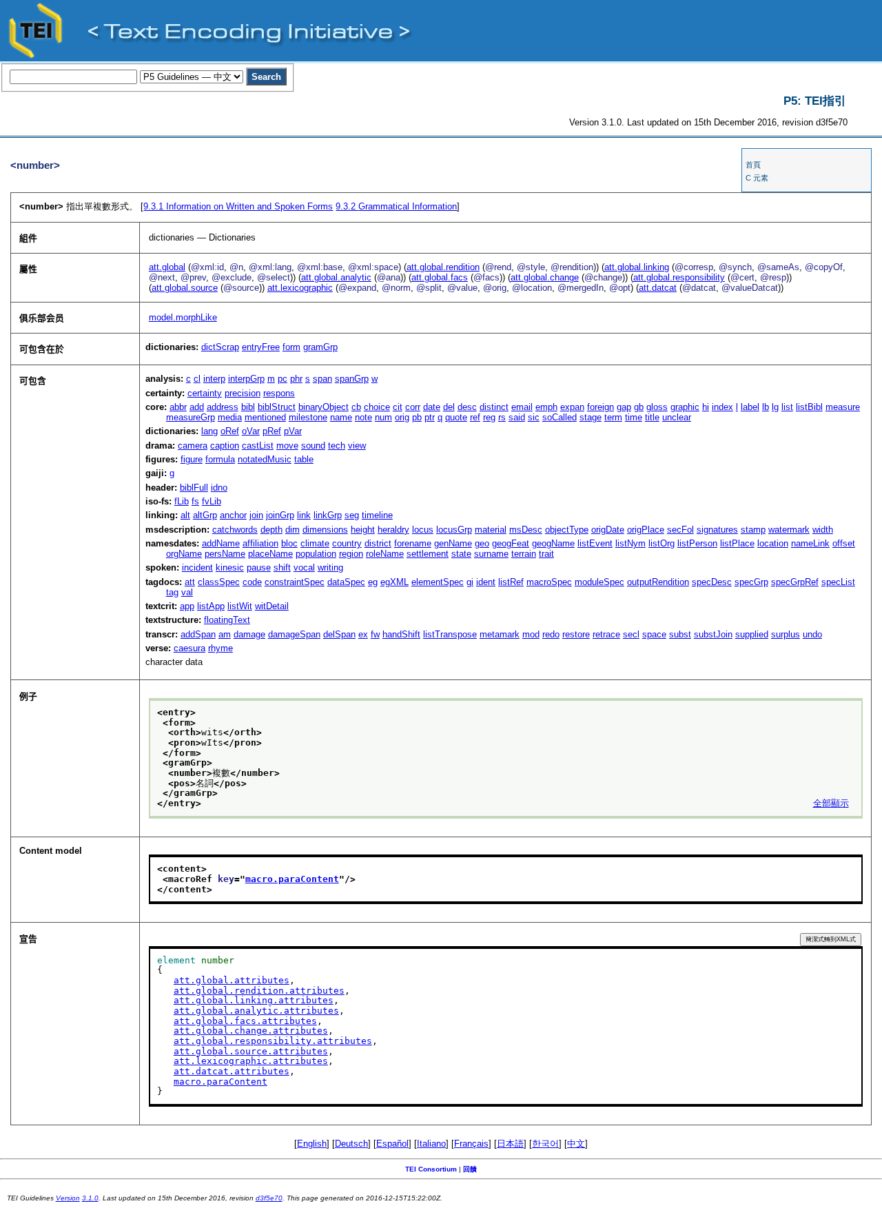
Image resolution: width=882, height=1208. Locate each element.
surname (491, 554)
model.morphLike (183, 317)
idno (219, 487)
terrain (523, 554)
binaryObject (323, 407)
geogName (553, 543)
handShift (401, 634)
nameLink (810, 543)
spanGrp (352, 378)
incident (197, 567)
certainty (204, 393)
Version (68, 1198)
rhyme (220, 648)
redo (551, 634)
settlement (428, 554)
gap (624, 407)
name (341, 417)
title (652, 417)
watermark (789, 529)
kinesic (230, 567)
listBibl (809, 407)
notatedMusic (264, 459)
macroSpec (549, 582)
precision (242, 393)
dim (292, 529)
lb (765, 407)
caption (224, 445)
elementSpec (437, 582)
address (222, 407)
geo (482, 543)
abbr (178, 407)
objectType (566, 529)
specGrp (751, 582)
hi (705, 407)
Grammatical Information (396, 206)
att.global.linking (636, 267)
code (252, 582)
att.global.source (185, 288)
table (304, 459)
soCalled (559, 417)
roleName (385, 554)
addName (221, 543)
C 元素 (757, 178)
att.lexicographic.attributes (251, 1061)
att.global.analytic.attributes (256, 1010)
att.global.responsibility (679, 277)
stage (591, 417)
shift (282, 567)
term (613, 417)
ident (485, 582)
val (187, 592)
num (383, 417)
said (517, 417)
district (378, 543)
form (291, 347)
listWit (239, 606)
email (522, 407)
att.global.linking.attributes (254, 1000)
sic (534, 417)
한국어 (545, 1143)
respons (279, 393)
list (787, 407)
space (654, 634)
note (363, 417)
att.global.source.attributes (251, 1051)
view (357, 445)
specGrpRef (795, 582)
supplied (751, 634)
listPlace (737, 543)
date (431, 407)
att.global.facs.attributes (245, 1021)
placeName (270, 554)
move (287, 445)
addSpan (198, 634)
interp (214, 378)
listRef (511, 582)
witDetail (272, 606)
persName (225, 554)
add (196, 407)
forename (412, 543)
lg (775, 407)
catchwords (235, 529)
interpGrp (246, 378)
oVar (251, 431)
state (461, 554)
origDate (607, 529)
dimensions (325, 529)
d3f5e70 (269, 1198)
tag (172, 592)
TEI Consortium (431, 1169)
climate (314, 543)
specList (838, 582)
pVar (293, 431)
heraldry (393, 529)
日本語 (510, 1143)
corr (412, 407)
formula (220, 459)
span (322, 378)
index (722, 407)
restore (576, 634)
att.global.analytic (336, 277)
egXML (394, 582)
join (256, 515)
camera (192, 445)
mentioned (265, 417)
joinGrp (280, 515)
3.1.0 (90, 1198)
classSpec (219, 582)
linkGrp (328, 515)
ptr (429, 417)
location (772, 543)
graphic (684, 407)
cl (197, 378)
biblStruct (277, 407)
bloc (289, 543)
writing (330, 567)
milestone (308, 417)
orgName (184, 554)
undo (812, 634)
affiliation (260, 543)
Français (471, 1143)
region (351, 554)
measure (842, 407)
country (347, 543)
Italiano (431, 1143)
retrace (606, 634)
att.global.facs (439, 277)
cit (397, 407)
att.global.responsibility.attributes (273, 1041)
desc (467, 407)
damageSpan (294, 634)
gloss (657, 407)
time (633, 417)
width (822, 529)
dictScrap (220, 347)
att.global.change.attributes (251, 1030)
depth (271, 529)
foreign (600, 407)
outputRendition (658, 582)
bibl (248, 407)
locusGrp (454, 529)
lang (209, 431)
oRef (229, 431)
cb (356, 407)
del (449, 407)
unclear (676, 417)
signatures (717, 529)
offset (843, 543)
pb (417, 417)
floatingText (227, 620)
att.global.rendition (443, 267)
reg (489, 417)
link (304, 515)
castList (258, 445)
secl (631, 634)
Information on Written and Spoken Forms (238, 206)
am (224, 634)
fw (375, 634)
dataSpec (346, 582)
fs (195, 501)
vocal (304, 567)
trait (546, 554)
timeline (377, 515)
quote (456, 417)
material (490, 529)
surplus (785, 634)
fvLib (211, 501)
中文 (576, 1143)
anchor (233, 515)
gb (639, 407)
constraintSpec (295, 582)
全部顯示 (831, 803)
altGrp (205, 515)
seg (352, 515)
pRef (272, 431)
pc (282, 378)
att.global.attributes (231, 980)
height (363, 529)
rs (502, 417)
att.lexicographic (300, 288)
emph (546, 407)
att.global (167, 267)
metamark (500, 634)
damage (249, 634)
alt (185, 515)
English (312, 1143)
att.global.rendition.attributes (259, 990)
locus (422, 529)
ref (475, 417)
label (750, 407)
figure (192, 459)
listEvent (595, 543)
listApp (211, 606)
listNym (630, 543)
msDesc (525, 529)
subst (680, 634)
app (187, 606)
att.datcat (658, 288)
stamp (753, 529)
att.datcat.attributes (231, 1071)
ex (363, 634)
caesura (189, 648)
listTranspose (450, 634)
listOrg (661, 543)
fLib (181, 501)
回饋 (470, 1169)
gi (469, 582)
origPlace (645, 529)
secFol (680, 529)
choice (377, 407)
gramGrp (320, 347)
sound (313, 445)
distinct (494, 407)
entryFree (261, 347)
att (190, 582)
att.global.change (545, 277)
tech (336, 445)
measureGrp (190, 417)
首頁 (753, 165)
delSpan (339, 634)
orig (402, 417)
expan (572, 407)
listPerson (697, 543)
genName (453, 543)
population (316, 554)
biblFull (194, 487)
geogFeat (510, 543)
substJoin (713, 634)
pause (259, 567)
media (230, 417)
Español (392, 1143)
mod (531, 634)
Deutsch (351, 1143)
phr (296, 378)
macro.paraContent (292, 879)
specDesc (712, 582)
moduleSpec (599, 582)
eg (373, 582)
